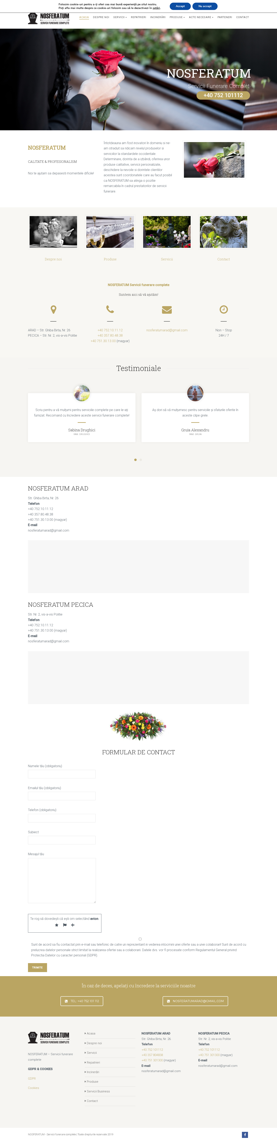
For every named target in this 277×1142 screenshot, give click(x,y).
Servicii (92, 1053)
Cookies (33, 1088)
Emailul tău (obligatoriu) (44, 788)
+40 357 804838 (152, 1055)
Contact (92, 1101)
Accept (180, 6)
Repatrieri (93, 1062)
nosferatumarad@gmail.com (167, 330)
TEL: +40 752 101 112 (85, 1001)
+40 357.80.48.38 (110, 335)
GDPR (32, 1078)
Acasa (91, 1033)
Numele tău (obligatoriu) (45, 766)
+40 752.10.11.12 (110, 330)
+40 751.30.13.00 (103, 341)
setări (156, 8)
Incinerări (93, 1072)
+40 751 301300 (152, 1060)
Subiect (33, 832)
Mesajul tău (36, 854)
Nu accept (205, 6)
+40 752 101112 (223, 95)
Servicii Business (98, 1091)
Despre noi (94, 1043)
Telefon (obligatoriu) (42, 810)
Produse (92, 1081)
